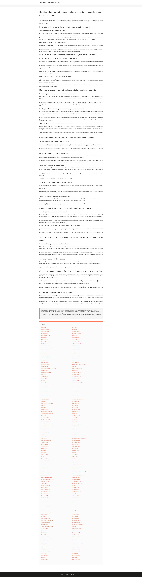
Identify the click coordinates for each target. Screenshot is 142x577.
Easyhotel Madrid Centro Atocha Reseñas (79, 438)
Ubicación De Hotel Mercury (77, 532)
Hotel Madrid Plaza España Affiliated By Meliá (80, 471)
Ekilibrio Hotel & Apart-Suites (77, 386)
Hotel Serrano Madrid (75, 388)
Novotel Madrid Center (45, 364)
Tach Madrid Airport (44, 446)
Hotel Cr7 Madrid (44, 456)
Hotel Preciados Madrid (76, 547)
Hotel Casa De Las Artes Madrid (77, 469)
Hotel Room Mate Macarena (46, 497)
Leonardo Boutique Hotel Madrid (47, 526)
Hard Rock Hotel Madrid (76, 380)
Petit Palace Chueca (44, 339)
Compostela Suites (44, 378)
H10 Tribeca (43, 405)
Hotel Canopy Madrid (75, 425)
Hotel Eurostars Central (76, 522)
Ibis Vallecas (43, 516)
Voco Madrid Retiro (75, 450)
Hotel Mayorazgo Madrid (45, 354)
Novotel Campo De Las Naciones (77, 464)
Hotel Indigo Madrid (75, 499)
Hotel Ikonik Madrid (75, 430)
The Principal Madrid (75, 510)
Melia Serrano (43, 401)
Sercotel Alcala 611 (44, 493)
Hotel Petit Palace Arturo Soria (46, 411)
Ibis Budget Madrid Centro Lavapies (47, 479)
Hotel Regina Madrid (75, 341)
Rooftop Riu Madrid (75, 337)
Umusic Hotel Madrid (45, 417)
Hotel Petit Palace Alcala (76, 378)
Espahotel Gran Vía (75, 487)
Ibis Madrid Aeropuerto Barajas (77, 343)
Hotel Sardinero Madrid (76, 551)
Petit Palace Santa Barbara (45, 395)
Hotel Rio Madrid (75, 448)
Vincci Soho (43, 508)
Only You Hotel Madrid (76, 442)
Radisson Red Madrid (75, 384)
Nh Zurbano (74, 506)
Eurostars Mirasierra (75, 331)
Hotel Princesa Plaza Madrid (46, 440)
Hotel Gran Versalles (44, 462)
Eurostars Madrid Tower (45, 495)
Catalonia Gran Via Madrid (76, 528)
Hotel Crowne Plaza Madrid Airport (47, 520)
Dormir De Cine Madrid (76, 559)
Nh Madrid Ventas (75, 395)
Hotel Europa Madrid (44, 501)
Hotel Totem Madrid (75, 393)
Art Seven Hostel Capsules (76, 390)
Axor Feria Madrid (44, 471)
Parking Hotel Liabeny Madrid (77, 473)
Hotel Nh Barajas (44, 514)
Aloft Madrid (43, 393)
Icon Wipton (74, 485)
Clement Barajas (74, 335)
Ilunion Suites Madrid (75, 432)
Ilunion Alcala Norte (44, 333)
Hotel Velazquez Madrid (76, 555)
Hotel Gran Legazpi (75, 518)
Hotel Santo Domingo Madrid (46, 432)
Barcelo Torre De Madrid (45, 503)
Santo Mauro (74, 458)
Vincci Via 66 (43, 530)
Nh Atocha (43, 557)
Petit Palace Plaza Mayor (45, 345)
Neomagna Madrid (44, 528)
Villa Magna (43, 547)
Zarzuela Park (74, 512)
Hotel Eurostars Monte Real (76, 466)
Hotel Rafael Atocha (44, 370)
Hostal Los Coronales (75, 403)
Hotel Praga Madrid (75, 436)
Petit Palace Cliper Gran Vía (46, 506)
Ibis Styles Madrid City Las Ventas (47, 425)
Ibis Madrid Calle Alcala (76, 479)
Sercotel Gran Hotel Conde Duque (47, 469)
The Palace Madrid (75, 501)
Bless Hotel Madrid (75, 370)
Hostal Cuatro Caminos (76, 534)
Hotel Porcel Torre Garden (45, 542)
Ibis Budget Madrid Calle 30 (77, 368)
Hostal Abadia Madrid (75, 345)
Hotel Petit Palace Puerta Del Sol (46, 477)
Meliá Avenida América (45, 329)
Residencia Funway (75, 540)
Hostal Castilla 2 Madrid (76, 477)
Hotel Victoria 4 (74, 327)
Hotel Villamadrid (75, 516)
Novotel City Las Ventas (76, 434)
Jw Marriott (74, 452)
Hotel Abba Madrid (44, 559)
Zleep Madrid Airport (75, 444)
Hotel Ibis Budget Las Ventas (77, 397)
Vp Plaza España (75, 407)
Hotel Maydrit (74, 329)
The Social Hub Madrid (76, 462)
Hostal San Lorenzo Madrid (76, 354)
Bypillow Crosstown (44, 524)
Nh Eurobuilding (75, 405)
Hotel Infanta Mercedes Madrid (77, 542)
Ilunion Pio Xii (43, 415)
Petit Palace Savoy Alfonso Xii (77, 481)
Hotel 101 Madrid (75, 503)
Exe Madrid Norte (44, 384)
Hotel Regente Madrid (75, 495)
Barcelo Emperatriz (44, 444)
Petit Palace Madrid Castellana (46, 349)
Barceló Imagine (44, 337)
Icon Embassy (43, 499)
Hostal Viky (43, 545)
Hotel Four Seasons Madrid (76, 376)
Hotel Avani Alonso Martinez (77, 549)
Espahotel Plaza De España (45, 485)
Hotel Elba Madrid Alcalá (45, 360)
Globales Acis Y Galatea (45, 522)
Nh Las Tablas (43, 351)
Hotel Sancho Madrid (75, 374)
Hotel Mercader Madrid (45, 430)
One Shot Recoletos (75, 545)
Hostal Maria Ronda (75, 419)
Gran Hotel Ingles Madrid (76, 520)
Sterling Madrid (74, 366)
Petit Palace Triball (44, 382)
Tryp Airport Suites (75, 417)
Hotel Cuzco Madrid (75, 362)
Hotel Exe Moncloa (44, 343)
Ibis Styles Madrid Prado (76, 347)
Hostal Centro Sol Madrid (76, 356)
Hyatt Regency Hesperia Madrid (46, 390)
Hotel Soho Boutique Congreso (77, 399)
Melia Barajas (43, 427)
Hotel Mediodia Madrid (45, 366)
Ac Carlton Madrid (44, 454)
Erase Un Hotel (43, 374)
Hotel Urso (74, 427)
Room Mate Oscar (75, 339)
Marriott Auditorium (44, 376)
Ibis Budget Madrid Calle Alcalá (46, 421)
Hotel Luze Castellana (75, 489)
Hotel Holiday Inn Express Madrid (47, 403)
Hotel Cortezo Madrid (45, 549)
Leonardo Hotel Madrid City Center (47, 512)
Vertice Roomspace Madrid (45, 536)
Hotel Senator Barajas (45, 436)
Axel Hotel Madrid (75, 454)
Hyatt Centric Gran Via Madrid (46, 419)
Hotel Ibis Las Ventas (44, 487)
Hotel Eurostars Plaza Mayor (46, 473)
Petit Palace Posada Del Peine (46, 372)
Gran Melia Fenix (44, 534)
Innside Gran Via (75, 530)
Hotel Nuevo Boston (44, 362)
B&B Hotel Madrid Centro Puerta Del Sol (79, 364)
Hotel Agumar (43, 388)
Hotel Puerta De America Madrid (77, 483)
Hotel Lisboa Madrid (75, 514)
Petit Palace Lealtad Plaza (45, 460)
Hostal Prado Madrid (44, 555)
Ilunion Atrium (43, 450)
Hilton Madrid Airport (75, 360)
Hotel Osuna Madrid (75, 421)
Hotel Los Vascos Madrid (45, 489)
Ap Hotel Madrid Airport (76, 411)
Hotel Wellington (44, 380)
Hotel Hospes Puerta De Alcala (46, 538)
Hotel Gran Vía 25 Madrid (45, 551)
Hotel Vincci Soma (44, 466)
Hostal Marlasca (74, 557)
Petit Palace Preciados (45, 399)
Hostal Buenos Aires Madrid (77, 423)
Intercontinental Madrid (76, 446)
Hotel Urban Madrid (75, 538)
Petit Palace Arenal (44, 442)
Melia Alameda (43, 438)
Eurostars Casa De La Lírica (76, 372)
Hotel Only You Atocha (45, 331)
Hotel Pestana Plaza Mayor (45, 491)
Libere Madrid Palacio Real (76, 491)
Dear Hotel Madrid (75, 553)
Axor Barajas (74, 526)
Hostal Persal (43, 434)
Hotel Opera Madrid (75, 497)
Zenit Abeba (43, 423)
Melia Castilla (43, 327)
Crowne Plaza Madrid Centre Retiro (47, 413)
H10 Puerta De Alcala (45, 481)
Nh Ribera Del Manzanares (45, 358)
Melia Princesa (43, 407)
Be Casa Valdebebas (75, 508)
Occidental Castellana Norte (46, 341)
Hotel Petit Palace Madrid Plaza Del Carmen (48, 368)
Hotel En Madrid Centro (76, 440)
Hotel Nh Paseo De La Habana (46, 356)
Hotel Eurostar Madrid (76, 536)
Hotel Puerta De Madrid (76, 409)
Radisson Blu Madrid (44, 475)
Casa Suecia (74, 351)
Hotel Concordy (74, 358)
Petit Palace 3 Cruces (44, 464)
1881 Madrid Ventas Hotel (76, 333)
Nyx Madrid (74, 493)
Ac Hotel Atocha (44, 448)
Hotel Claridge (43, 452)
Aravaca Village (74, 413)
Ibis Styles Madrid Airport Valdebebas (47, 347)
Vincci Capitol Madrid (76, 349)
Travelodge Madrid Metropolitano (77, 475)
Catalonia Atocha (44, 483)
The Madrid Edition (75, 456)
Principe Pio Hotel (44, 553)
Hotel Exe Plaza (44, 532)
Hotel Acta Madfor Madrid (45, 540)
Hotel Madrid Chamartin (76, 415)
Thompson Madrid (44, 458)
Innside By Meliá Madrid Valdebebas (47, 386)
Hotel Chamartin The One (45, 335)
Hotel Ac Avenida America (45, 518)
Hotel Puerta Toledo (44, 409)
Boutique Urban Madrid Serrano (77, 524)
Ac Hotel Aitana (44, 510)
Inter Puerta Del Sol (75, 401)
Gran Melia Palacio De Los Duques (78, 382)
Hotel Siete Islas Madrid (76, 460)
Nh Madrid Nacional (44, 397)
